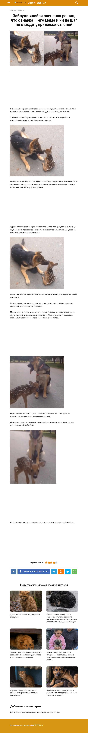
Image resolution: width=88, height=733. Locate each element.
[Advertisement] (44, 90)
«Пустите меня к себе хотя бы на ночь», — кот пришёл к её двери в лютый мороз (23, 692)
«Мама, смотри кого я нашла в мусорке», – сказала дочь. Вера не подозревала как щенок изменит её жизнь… (60, 656)
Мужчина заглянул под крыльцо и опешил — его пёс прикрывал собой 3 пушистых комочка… (61, 692)
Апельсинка (37, 3)
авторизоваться (53, 712)
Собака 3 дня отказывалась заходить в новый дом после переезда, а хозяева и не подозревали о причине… (26, 654)
